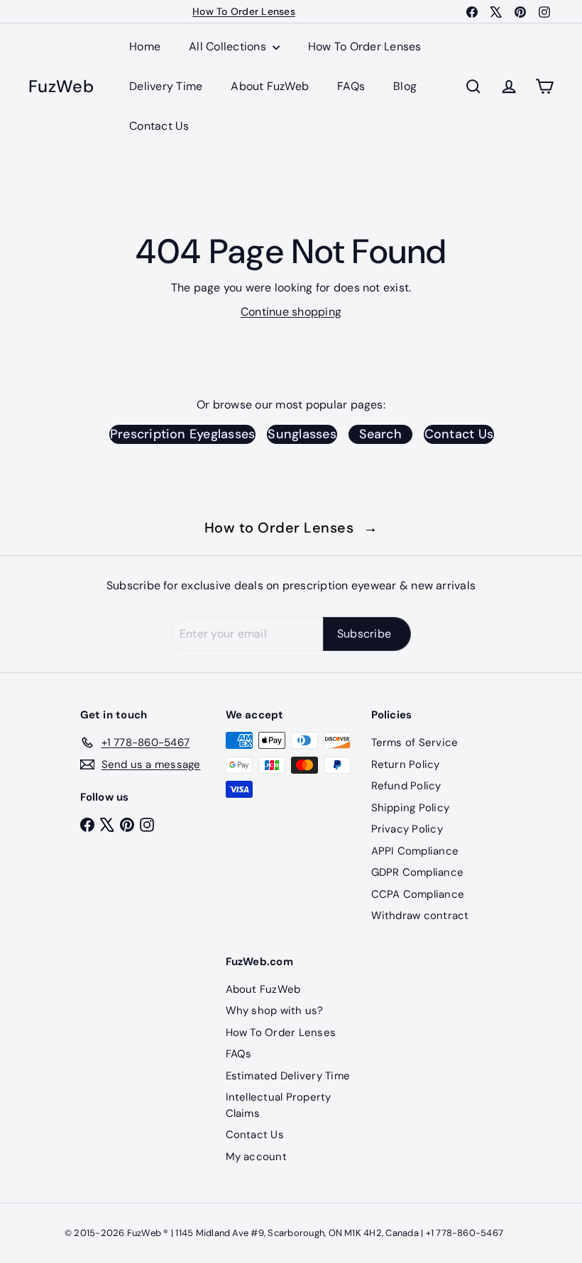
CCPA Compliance (418, 894)
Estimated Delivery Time (288, 1076)
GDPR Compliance (417, 872)
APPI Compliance (415, 851)
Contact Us (159, 125)
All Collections (229, 46)
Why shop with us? (275, 1010)
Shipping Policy (410, 808)
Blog (405, 86)
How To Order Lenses (365, 46)
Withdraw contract (420, 915)
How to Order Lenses (291, 527)
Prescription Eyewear (244, 17)
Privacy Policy (407, 829)
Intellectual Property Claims (278, 1105)
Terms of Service (415, 742)
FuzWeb (61, 87)
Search (380, 434)
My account (256, 1157)
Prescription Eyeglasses (183, 434)
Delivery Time (165, 86)
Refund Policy (406, 786)
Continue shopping (291, 311)
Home (144, 46)
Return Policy (405, 764)
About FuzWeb (270, 86)
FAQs (351, 86)
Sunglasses (302, 434)
